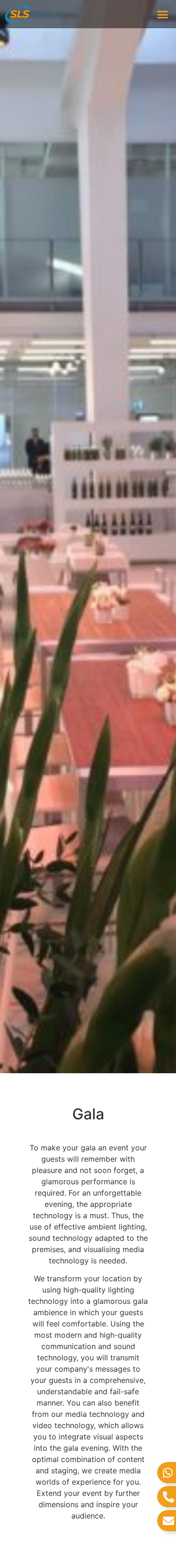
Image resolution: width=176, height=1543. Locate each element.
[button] (163, 14)
